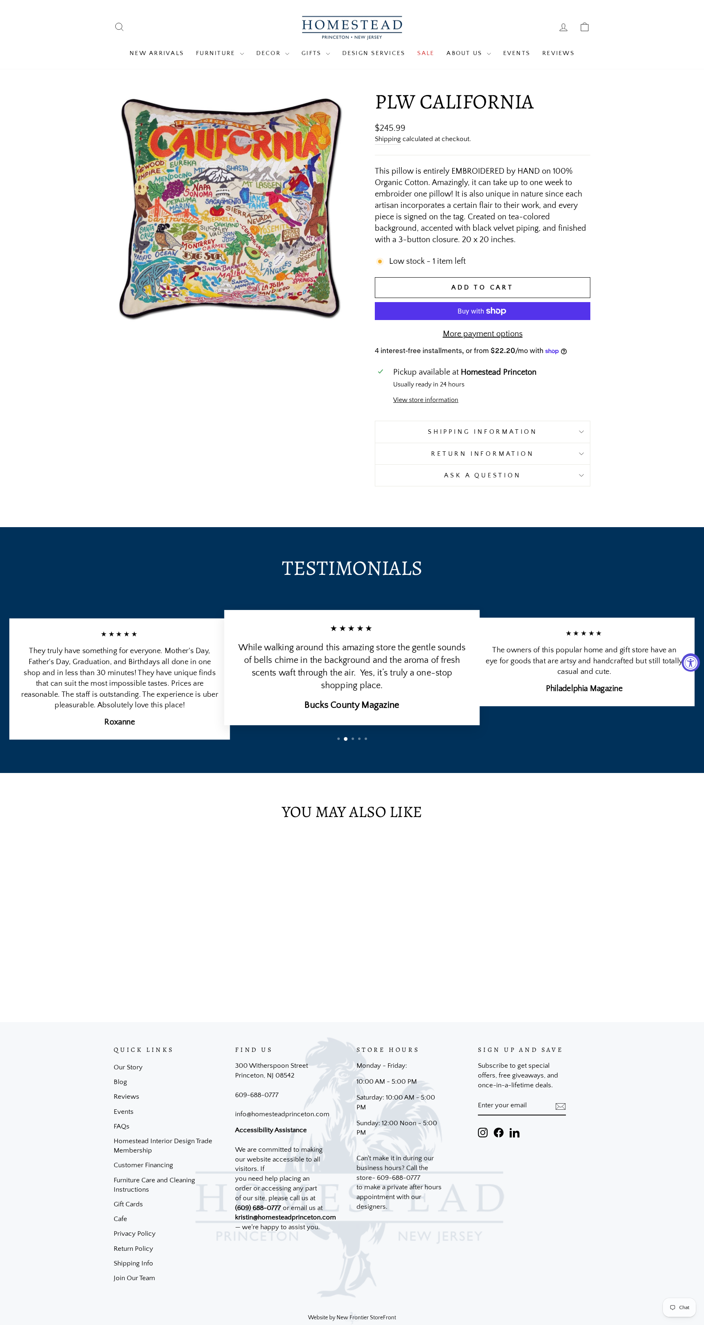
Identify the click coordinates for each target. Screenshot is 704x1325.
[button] (338, 739)
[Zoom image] (231, 208)
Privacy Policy (135, 1233)
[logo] (352, 27)
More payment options (483, 333)
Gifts (312, 53)
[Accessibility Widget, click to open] (691, 663)
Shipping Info (133, 1263)
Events (516, 53)
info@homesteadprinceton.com (282, 1114)
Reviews (558, 53)
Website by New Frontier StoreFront (352, 1317)
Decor (270, 53)
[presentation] (560, 1106)
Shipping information (482, 431)
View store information (425, 400)
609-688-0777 (257, 1095)
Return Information (482, 453)
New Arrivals (157, 53)
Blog (120, 1082)
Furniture (217, 53)
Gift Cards (128, 1204)
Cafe (120, 1219)
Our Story (128, 1067)
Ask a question (482, 475)
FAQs (122, 1126)
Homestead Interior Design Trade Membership (163, 1146)
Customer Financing (143, 1165)
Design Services (373, 53)
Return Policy (133, 1248)
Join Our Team (134, 1278)
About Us (465, 53)
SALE (425, 53)
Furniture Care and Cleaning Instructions (154, 1185)
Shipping (388, 139)
